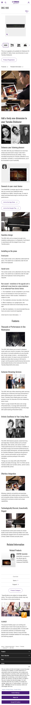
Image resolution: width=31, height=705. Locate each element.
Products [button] (3, 651)
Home (2, 646)
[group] (6, 45)
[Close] (29, 666)
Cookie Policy (17, 689)
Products (22, 646)
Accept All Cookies (15, 702)
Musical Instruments (9, 646)
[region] (15, 684)
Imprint (4, 689)
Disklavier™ (5, 648)
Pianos (17, 646)
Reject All (15, 697)
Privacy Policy (9, 689)
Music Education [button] (5, 655)
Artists (2, 663)
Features (3, 67)
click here (7, 684)
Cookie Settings (15, 692)
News (2, 659)
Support (14, 584)
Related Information (15, 67)
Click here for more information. (10, 315)
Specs (15, 580)
